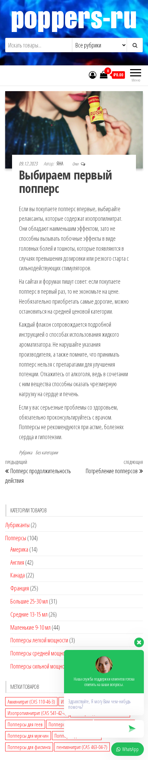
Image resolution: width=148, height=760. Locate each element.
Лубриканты (17, 525)
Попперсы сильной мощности (40, 666)
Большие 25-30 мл (29, 601)
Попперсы (15, 538)
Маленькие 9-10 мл (30, 627)
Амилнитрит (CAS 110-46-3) (31, 701)
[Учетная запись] (92, 74)
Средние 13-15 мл (28, 614)
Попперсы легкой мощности (39, 640)
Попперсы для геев (25, 724)
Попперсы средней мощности (41, 653)
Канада (17, 575)
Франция (19, 588)
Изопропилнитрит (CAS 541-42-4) (37, 712)
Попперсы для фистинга (29, 746)
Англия (17, 562)
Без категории (46, 452)
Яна (60, 163)
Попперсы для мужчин (28, 735)
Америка (19, 549)
